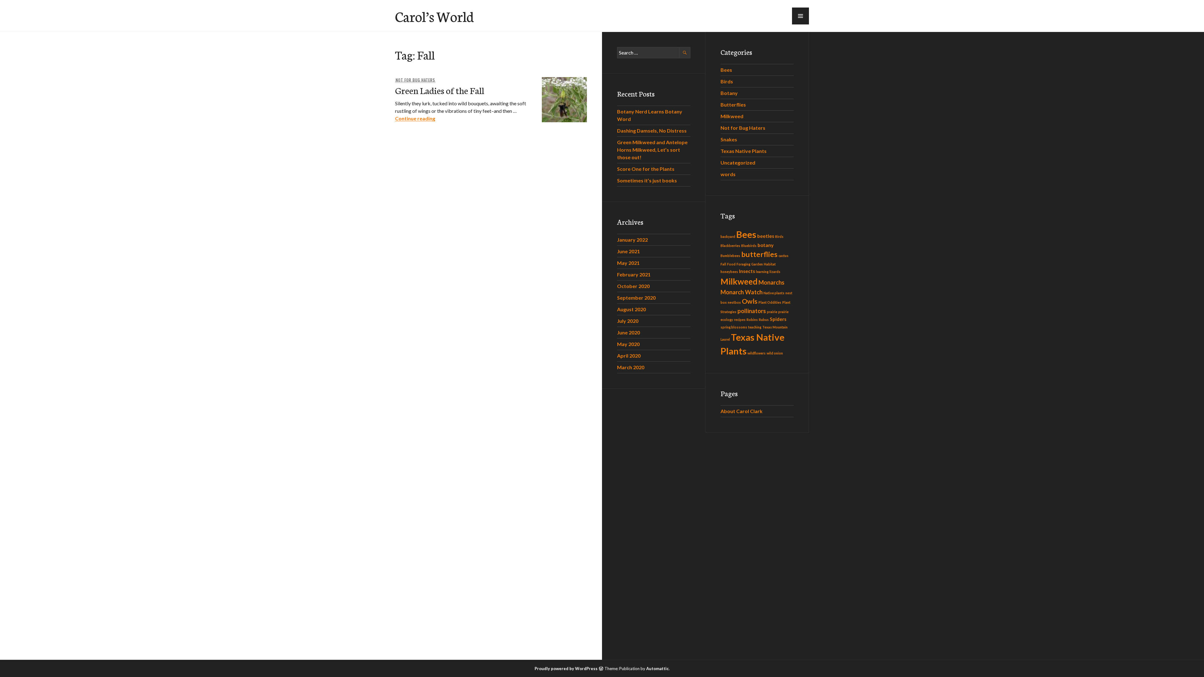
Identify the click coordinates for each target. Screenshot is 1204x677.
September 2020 (636, 298)
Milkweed (732, 116)
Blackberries (730, 246)
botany (766, 245)
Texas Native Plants (744, 151)
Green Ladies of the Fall (439, 90)
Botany (729, 93)
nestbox (734, 302)
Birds (727, 81)
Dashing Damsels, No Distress (652, 131)
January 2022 (632, 240)
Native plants (773, 293)
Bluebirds (749, 246)
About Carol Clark (742, 411)
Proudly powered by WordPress (566, 668)
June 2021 (628, 251)
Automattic (657, 668)
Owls (750, 301)
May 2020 (628, 344)
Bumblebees (730, 256)
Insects (747, 271)
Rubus (764, 320)
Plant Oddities (769, 302)
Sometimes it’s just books (647, 180)
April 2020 (629, 356)
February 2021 (634, 274)
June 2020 (628, 332)
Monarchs (771, 282)
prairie (772, 312)
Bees (726, 70)
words (728, 174)
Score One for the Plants (645, 169)
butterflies (759, 254)
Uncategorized (738, 162)
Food (731, 264)
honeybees (729, 272)
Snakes (729, 139)
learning (762, 272)
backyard (728, 236)
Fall (723, 264)
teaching (754, 327)
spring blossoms (734, 327)
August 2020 (631, 309)
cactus (784, 256)
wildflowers (756, 353)
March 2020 (630, 367)
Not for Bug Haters (415, 80)
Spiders (778, 319)
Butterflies (733, 105)
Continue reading (415, 118)
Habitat (770, 264)
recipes (740, 320)
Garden (757, 264)
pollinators (751, 310)
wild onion (775, 353)
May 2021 (628, 263)
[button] (800, 16)
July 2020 (627, 321)
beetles (765, 236)
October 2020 (633, 286)
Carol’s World (434, 16)
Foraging (743, 264)
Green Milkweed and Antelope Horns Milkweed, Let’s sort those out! (652, 149)
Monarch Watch (742, 292)
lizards (774, 272)
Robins (752, 320)
